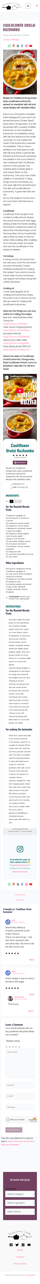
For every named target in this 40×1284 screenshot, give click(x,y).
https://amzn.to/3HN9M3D (16, 336)
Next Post (20, 900)
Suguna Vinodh (19, 997)
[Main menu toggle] (28, 6)
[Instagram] (23, 1244)
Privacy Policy (20, 1263)
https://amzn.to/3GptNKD (16, 343)
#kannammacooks (20, 871)
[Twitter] (17, 1244)
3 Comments (25, 35)
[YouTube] (29, 1244)
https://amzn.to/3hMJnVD (16, 349)
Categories (10, 1188)
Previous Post (20, 895)
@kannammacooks (20, 865)
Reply (32, 959)
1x (11, 501)
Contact (20, 1256)
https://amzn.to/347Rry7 (15, 323)
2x (16, 501)
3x (20, 501)
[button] (37, 6)
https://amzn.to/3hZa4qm (16, 330)
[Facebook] (11, 1244)
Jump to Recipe (11, 39)
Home (20, 1250)
